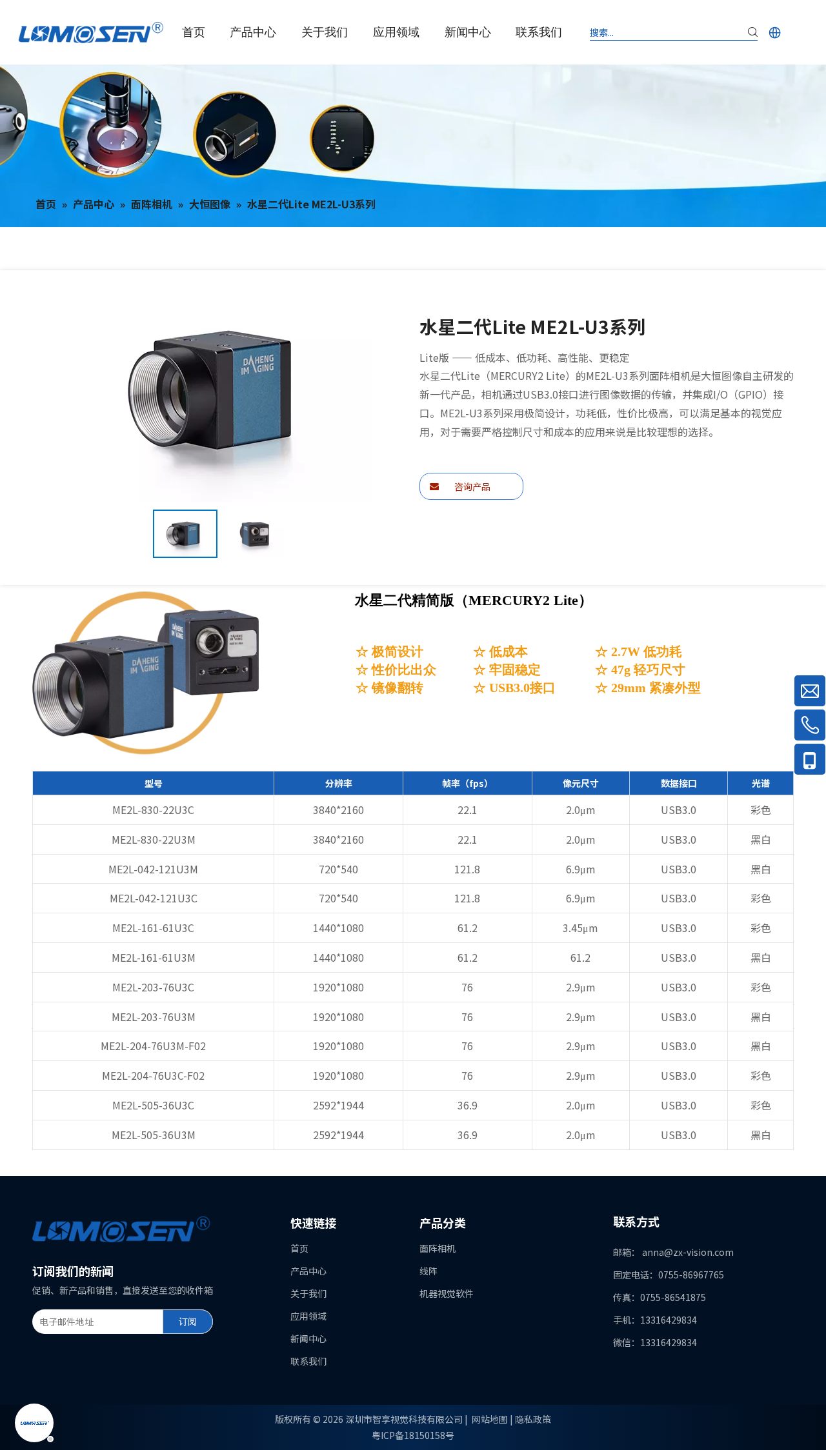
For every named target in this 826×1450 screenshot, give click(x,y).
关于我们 (308, 1293)
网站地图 (490, 1419)
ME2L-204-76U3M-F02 (153, 1045)
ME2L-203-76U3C (153, 987)
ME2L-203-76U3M (154, 1016)
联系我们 (308, 1361)
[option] (185, 534)
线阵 (428, 1270)
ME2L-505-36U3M (154, 1134)
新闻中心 (308, 1338)
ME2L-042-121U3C (153, 898)
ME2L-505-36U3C (153, 1105)
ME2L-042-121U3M (153, 869)
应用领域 (308, 1315)
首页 (299, 1248)
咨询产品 (471, 486)
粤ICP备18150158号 (413, 1435)
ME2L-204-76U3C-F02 (153, 1075)
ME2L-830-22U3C (153, 809)
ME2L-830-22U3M (154, 839)
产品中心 (308, 1270)
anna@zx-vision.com (688, 1252)
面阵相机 (437, 1248)
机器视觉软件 (446, 1293)
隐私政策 (533, 1419)
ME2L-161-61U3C (153, 927)
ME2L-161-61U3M (154, 957)
